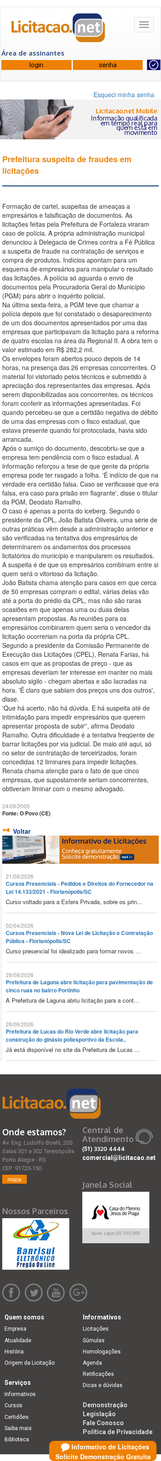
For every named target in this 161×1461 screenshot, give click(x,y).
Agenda (92, 1363)
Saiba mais (18, 1428)
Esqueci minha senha (123, 94)
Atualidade (17, 1340)
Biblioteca (16, 1439)
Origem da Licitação (29, 1363)
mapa (14, 1179)
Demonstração (105, 1405)
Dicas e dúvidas (103, 1385)
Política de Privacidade (118, 1431)
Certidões (16, 1417)
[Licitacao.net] (58, 30)
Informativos (20, 1394)
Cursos (13, 1405)
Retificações (98, 1374)
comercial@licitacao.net (119, 1157)
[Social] (115, 1215)
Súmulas (94, 1340)
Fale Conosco (103, 1423)
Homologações (102, 1352)
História (14, 1352)
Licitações (96, 1329)
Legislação (99, 1414)
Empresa (15, 1329)
